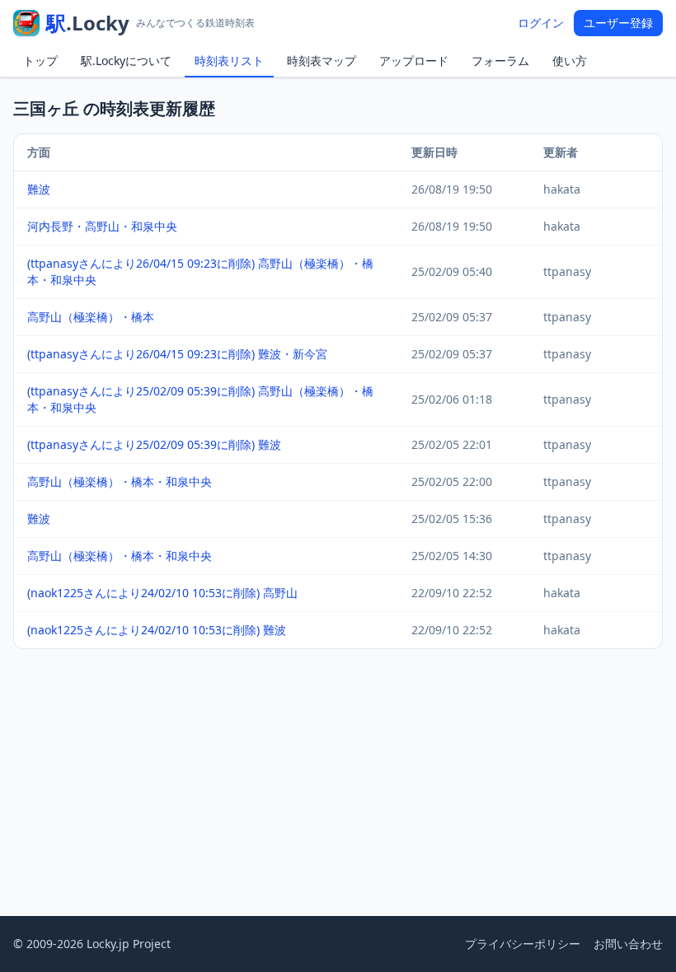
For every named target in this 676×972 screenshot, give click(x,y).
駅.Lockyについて (126, 60)
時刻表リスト (229, 60)
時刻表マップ (321, 60)
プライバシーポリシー (522, 943)
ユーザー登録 (618, 22)
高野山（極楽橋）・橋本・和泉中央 (119, 481)
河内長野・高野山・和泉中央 (102, 226)
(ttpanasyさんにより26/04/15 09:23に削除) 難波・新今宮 (177, 354)
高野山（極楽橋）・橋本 (90, 317)
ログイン (541, 22)
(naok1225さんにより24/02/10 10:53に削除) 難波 (156, 630)
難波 (38, 189)
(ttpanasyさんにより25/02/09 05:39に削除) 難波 (154, 444)
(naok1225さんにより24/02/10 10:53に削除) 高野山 (162, 592)
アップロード (413, 60)
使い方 (569, 60)
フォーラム (500, 60)
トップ (40, 60)
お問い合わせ (628, 943)
